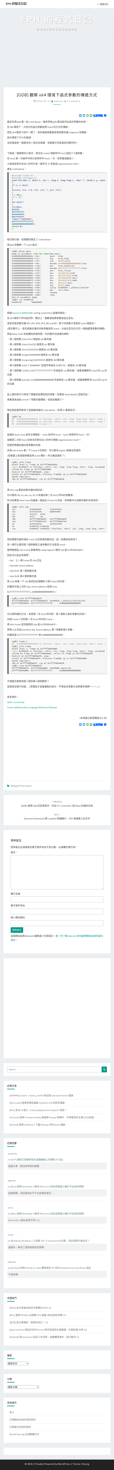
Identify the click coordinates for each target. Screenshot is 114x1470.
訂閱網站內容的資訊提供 (23, 1419)
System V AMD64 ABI (22, 312)
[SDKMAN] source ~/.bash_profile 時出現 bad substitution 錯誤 (41, 1095)
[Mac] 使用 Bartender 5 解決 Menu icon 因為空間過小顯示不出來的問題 (47, 1186)
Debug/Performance (21, 785)
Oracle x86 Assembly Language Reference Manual (32, 707)
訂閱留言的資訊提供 (20, 1426)
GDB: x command (15, 702)
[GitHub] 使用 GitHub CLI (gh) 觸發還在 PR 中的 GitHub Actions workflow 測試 (51, 1267)
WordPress (64, 1463)
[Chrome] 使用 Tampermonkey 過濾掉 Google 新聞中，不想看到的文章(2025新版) (52, 1117)
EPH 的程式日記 (16, 4)
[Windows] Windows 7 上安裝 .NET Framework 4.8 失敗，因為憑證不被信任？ (50, 1240)
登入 (12, 1412)
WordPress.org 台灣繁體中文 (24, 1434)
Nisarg (85, 1463)
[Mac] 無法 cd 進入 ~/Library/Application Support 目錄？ (38, 1110)
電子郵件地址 (18, 905)
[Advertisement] (57, 65)
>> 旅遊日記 (102, 4)
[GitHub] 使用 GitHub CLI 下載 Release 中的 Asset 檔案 (37, 1124)
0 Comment (73, 101)
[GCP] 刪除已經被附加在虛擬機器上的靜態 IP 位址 (37, 1159)
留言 (14, 852)
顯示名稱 (15, 893)
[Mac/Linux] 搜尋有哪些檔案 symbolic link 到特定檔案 (37, 1102)
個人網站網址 (18, 917)
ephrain (58, 101)
